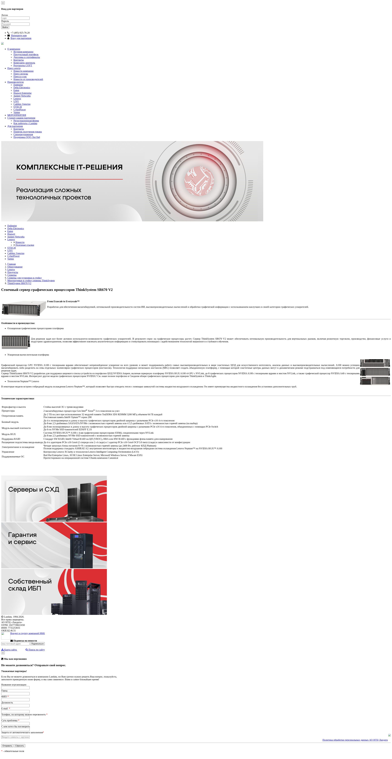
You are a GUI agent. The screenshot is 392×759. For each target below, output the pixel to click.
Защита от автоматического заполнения (22, 732)
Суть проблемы (10, 720)
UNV (16, 101)
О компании (13, 49)
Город (4, 690)
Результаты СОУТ (22, 65)
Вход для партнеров (21, 38)
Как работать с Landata (25, 123)
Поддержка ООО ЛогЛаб (26, 137)
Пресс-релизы (20, 73)
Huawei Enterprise (22, 93)
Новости (19, 242)
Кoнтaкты (18, 129)
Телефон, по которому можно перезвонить (24, 714)
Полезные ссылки (24, 245)
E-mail (5, 708)
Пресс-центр (14, 68)
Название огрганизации (13, 684)
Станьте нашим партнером (21, 118)
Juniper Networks (22, 96)
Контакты (18, 60)
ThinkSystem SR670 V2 (19, 283)
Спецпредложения (23, 134)
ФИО (5, 696)
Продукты (12, 272)
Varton (16, 112)
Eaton (16, 90)
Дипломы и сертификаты (26, 57)
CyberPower (19, 109)
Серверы (12, 275)
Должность (7, 702)
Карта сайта (10, 649)
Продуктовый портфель (25, 54)
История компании (23, 51)
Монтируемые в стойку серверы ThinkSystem (31, 280)
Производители (15, 82)
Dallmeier (18, 84)
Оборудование (15, 266)
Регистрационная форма (26, 120)
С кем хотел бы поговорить (15, 726)
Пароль (5, 21)
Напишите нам (19, 35)
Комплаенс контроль (24, 62)
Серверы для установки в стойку (24, 277)
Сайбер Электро (21, 104)
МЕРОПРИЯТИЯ (16, 115)
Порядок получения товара (27, 131)
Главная (11, 264)
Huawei (11, 234)
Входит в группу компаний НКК (27, 633)
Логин (4, 15)
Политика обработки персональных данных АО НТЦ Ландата (355, 740)
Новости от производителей (28, 79)
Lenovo (17, 98)
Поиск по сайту (36, 649)
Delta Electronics (21, 87)
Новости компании (23, 71)
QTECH (17, 107)
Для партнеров (15, 126)
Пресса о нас (20, 76)
